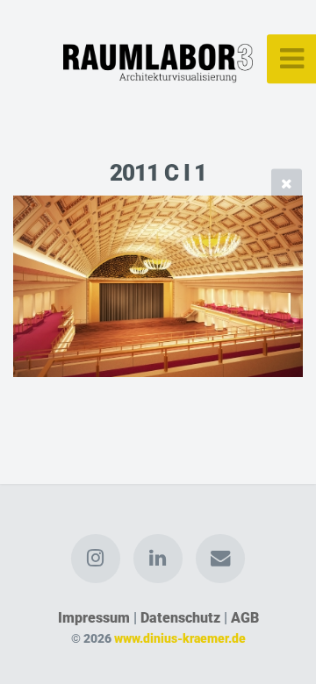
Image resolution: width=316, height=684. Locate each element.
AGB (245, 617)
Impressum (94, 617)
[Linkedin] (158, 558)
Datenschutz (180, 617)
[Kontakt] (220, 558)
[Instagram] (95, 558)
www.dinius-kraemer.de (180, 638)
